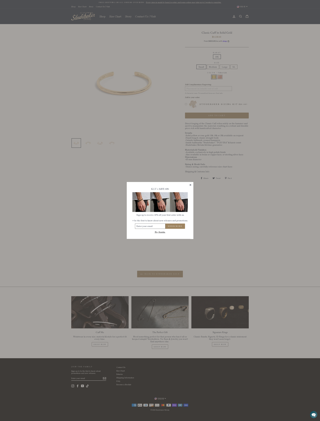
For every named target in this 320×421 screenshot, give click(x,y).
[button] (313, 414)
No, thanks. (160, 232)
